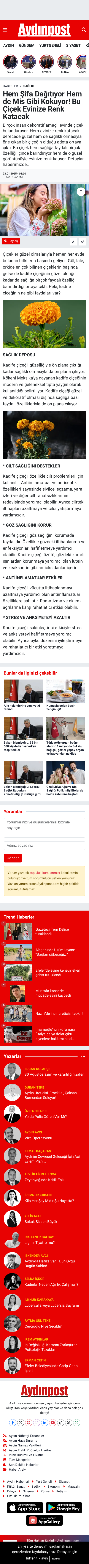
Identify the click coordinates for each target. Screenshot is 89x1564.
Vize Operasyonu (38, 1138)
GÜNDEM (26, 45)
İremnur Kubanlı (39, 1195)
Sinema (28, 1491)
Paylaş (13, 241)
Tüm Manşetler (19, 1460)
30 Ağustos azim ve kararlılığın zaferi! (55, 1074)
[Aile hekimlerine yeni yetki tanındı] (23, 691)
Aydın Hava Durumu (23, 1441)
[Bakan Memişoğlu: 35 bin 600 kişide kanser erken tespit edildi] (23, 728)
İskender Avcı (36, 1256)
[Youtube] (52, 1422)
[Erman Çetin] (12, 1365)
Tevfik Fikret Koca (40, 1174)
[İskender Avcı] (12, 1260)
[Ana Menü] (5, 30)
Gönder (13, 858)
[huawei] (44, 1521)
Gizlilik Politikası (19, 1496)
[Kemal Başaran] (12, 1156)
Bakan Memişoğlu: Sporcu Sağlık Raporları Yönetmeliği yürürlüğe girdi (22, 790)
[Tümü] (83, 1056)
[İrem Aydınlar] (12, 1344)
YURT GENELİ (50, 45)
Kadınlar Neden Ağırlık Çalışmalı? (51, 1284)
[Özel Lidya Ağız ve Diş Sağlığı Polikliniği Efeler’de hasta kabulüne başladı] (66, 772)
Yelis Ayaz (33, 1216)
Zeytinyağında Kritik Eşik (45, 1180)
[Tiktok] (60, 1422)
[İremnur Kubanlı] (12, 1198)
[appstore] (25, 1508)
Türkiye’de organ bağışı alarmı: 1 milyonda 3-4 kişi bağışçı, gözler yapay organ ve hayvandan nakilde (65, 748)
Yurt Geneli (44, 1482)
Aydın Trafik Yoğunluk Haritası (30, 1450)
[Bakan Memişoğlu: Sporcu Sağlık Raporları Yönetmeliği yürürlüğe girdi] (23, 772)
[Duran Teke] (12, 1092)
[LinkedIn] (44, 1422)
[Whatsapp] (76, 1422)
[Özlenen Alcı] (12, 1113)
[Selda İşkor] (12, 1281)
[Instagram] (36, 1422)
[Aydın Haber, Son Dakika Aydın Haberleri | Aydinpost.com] (44, 30)
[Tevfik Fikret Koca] (12, 1177)
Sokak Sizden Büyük (41, 1221)
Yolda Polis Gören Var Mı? (46, 1116)
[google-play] (64, 1508)
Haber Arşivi (18, 1469)
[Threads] (68, 1422)
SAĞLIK (28, 86)
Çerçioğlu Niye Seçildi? (43, 1326)
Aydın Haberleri (18, 1482)
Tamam (56, 1558)
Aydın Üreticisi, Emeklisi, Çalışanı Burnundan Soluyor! (51, 1095)
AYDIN (8, 45)
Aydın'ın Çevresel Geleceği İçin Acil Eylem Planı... (53, 1158)
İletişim (61, 1491)
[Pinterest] (28, 1422)
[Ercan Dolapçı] (12, 1071)
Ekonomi (54, 1486)
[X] (20, 1422)
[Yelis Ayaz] (12, 1218)
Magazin (73, 1486)
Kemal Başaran (38, 1151)
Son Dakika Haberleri (24, 1465)
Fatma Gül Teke (37, 1321)
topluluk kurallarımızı (45, 873)
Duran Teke (34, 1087)
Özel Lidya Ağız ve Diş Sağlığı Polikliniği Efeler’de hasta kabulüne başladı (64, 790)
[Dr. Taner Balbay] (12, 1239)
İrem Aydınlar (36, 1339)
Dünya (11, 1491)
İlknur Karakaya (39, 1300)
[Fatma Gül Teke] (12, 1323)
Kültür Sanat (16, 1486)
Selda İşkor (34, 1279)
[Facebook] (12, 1422)
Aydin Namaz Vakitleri (25, 1445)
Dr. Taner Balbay (39, 1237)
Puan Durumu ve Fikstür (26, 1455)
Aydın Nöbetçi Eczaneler (26, 1436)
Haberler (10, 86)
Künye (45, 1491)
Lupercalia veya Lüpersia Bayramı (52, 1305)
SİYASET (73, 45)
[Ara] (84, 30)
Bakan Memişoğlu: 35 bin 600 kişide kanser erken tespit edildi (21, 746)
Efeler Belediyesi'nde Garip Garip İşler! (51, 1368)
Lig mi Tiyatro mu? (40, 1242)
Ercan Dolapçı (37, 1069)
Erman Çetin (35, 1360)
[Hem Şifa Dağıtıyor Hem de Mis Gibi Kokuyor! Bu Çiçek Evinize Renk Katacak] (44, 210)
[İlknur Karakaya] (12, 1302)
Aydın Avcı (33, 1132)
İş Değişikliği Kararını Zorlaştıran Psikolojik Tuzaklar (51, 1347)
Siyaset (64, 1482)
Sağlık (36, 1486)
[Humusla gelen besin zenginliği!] (66, 691)
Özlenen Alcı (35, 1111)
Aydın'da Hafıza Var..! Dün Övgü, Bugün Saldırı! (50, 1263)
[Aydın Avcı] (12, 1135)
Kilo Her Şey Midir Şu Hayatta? (49, 1201)
